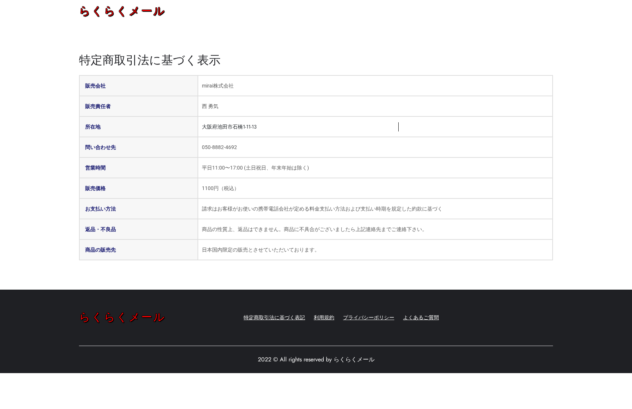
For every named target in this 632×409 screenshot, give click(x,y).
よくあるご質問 (421, 317)
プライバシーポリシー (368, 317)
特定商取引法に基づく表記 (274, 317)
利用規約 (324, 317)
